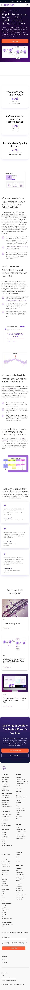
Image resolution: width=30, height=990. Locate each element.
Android (3, 893)
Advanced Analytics (20, 779)
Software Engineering (21, 810)
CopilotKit (4, 881)
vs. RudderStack (5, 821)
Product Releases (19, 1)
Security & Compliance (21, 834)
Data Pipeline (5, 781)
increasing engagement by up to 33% (16, 300)
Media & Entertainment (21, 796)
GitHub (17, 892)
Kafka (3, 916)
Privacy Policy (5, 973)
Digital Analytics (5, 795)
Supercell (4, 839)
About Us (18, 854)
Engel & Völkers (5, 837)
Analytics (18, 814)
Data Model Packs (6, 786)
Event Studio (4, 783)
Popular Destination (6, 903)
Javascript (4, 891)
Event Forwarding (6, 785)
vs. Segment (4, 819)
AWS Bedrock (5, 873)
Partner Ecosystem (20, 838)
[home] (7, 5)
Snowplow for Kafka (6, 862)
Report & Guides (19, 872)
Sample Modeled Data (21, 832)
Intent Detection (5, 804)
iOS (2, 896)
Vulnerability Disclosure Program (9, 980)
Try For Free (15, 41)
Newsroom (18, 861)
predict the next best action (9, 388)
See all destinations (7, 918)
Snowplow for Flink (6, 866)
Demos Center (19, 899)
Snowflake (4, 908)
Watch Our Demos (15, 755)
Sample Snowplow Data (21, 829)
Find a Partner (19, 888)
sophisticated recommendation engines (17, 247)
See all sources (5, 900)
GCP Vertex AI (5, 875)
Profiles (3, 788)
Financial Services (20, 802)
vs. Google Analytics (6, 817)
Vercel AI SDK (5, 879)
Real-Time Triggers (6, 790)
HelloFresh (4, 832)
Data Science (19, 817)
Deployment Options (20, 836)
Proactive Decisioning (6, 806)
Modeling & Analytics (7, 793)
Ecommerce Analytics (6, 797)
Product (18, 812)
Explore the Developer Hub (7, 925)
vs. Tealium (4, 823)
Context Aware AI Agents (22, 783)
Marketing (18, 819)
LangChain (4, 877)
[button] (27, 5)
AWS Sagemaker (5, 885)
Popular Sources (5, 889)
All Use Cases (19, 786)
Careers (17, 857)
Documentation (19, 890)
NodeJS (3, 898)
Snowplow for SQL (6, 864)
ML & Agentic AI (5, 800)
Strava (3, 841)
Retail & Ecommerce (20, 798)
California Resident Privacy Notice (9, 978)
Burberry (4, 843)
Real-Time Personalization (22, 781)
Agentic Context (5, 803)
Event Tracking (5, 779)
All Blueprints (19, 788)
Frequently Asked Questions (20, 879)
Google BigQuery (5, 910)
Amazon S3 (4, 912)
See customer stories (7, 845)
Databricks (4, 883)
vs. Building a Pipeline (6, 814)
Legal (3, 975)
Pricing (12, 1)
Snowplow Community (21, 895)
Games (17, 794)
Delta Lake (4, 914)
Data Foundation (6, 777)
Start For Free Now (15, 751)
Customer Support (20, 897)
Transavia (4, 834)
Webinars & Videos (20, 875)
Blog (17, 870)
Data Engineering (20, 808)
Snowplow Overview (20, 877)
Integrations (19, 886)
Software (18, 800)
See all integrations (7, 922)
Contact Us (18, 859)
